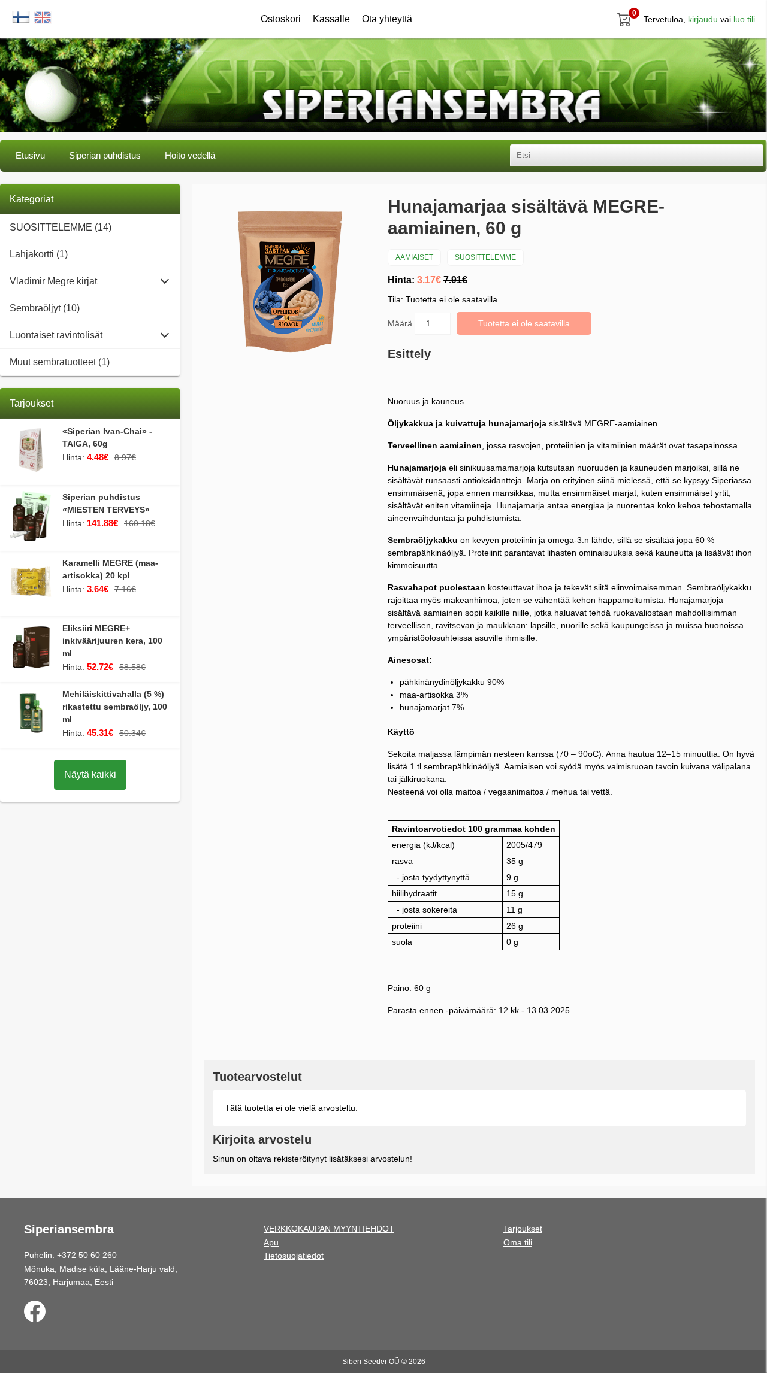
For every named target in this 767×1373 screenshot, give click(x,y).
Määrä (401, 323)
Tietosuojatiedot (294, 1255)
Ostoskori (281, 19)
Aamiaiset (414, 257)
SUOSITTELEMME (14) (60, 227)
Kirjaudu (703, 19)
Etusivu (30, 155)
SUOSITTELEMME (485, 257)
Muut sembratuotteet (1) (60, 362)
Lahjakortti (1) (39, 254)
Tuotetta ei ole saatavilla (524, 323)
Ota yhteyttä (387, 19)
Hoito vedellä (190, 155)
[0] (624, 19)
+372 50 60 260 (87, 1255)
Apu (271, 1242)
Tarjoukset (522, 1228)
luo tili (744, 19)
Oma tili (517, 1242)
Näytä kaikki (90, 774)
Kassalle (331, 19)
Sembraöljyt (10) (45, 308)
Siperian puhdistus (105, 155)
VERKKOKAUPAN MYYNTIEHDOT (329, 1228)
